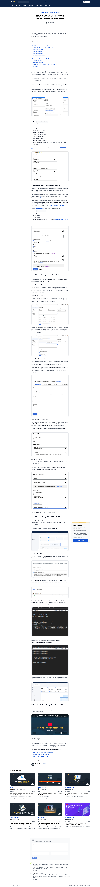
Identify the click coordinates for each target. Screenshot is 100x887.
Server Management (23, 5)
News (16, 5)
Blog (15, 1)
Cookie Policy (87, 885)
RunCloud (39, 741)
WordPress (31, 5)
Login (81, 1)
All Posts (11, 5)
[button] (23, 2)
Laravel (41, 5)
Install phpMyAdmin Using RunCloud (41, 754)
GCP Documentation (43, 197)
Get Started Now (80, 540)
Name (53, 852)
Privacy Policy (80, 885)
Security (36, 5)
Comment (34, 843)
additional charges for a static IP (57, 205)
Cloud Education (48, 5)
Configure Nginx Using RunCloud (40, 756)
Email (34, 852)
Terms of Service (72, 885)
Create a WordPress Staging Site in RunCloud (43, 752)
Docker (12, 787)
